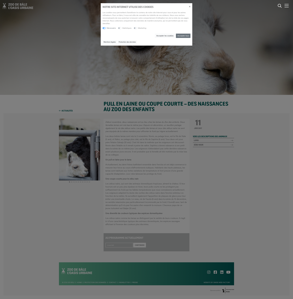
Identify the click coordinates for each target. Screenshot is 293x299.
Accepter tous (183, 36)
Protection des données (127, 42)
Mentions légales (110, 42)
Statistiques (127, 28)
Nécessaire (111, 28)
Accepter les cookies (165, 36)
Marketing (142, 28)
